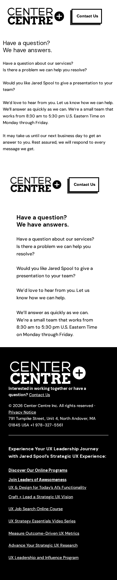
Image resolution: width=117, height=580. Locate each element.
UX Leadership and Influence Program (44, 557)
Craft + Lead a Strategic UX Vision (41, 496)
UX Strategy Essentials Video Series (42, 521)
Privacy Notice (22, 412)
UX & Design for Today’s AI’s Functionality (47, 487)
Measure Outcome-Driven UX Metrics (44, 533)
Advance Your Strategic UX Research (43, 545)
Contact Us (39, 394)
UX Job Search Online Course (36, 508)
